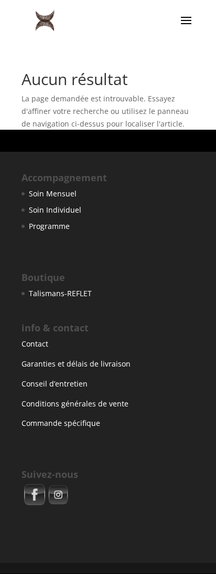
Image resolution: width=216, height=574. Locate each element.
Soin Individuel (55, 210)
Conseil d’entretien (54, 384)
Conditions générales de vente (74, 404)
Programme (49, 226)
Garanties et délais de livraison (76, 364)
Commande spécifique (60, 423)
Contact (34, 344)
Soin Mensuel (53, 194)
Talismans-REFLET (60, 293)
